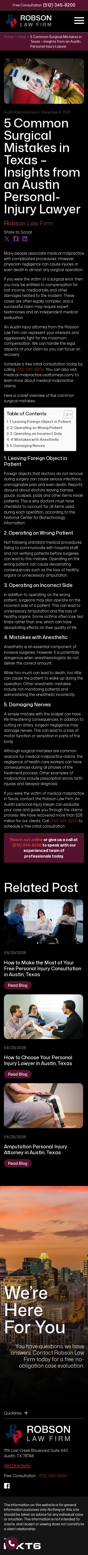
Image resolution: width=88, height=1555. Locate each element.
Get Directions (17, 1465)
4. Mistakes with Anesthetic (35, 439)
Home (9, 36)
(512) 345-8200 (59, 5)
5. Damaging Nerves (27, 445)
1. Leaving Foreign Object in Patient (40, 421)
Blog (22, 36)
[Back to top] (75, 12)
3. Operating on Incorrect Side (36, 433)
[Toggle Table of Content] (65, 414)
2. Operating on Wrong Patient (36, 427)
